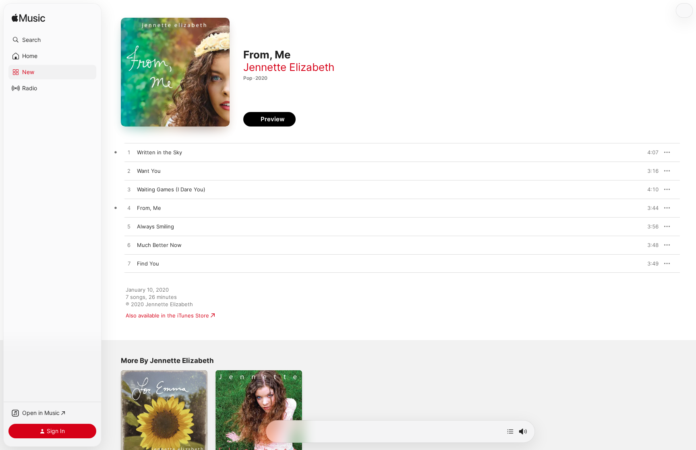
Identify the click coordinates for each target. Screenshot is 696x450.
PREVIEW (650, 152)
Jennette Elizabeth (288, 67)
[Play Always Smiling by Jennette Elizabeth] (129, 226)
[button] (52, 40)
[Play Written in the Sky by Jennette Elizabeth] (129, 152)
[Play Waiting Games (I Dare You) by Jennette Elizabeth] (129, 189)
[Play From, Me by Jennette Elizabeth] (129, 208)
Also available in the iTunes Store (167, 315)
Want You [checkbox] (149, 171)
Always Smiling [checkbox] (155, 226)
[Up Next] (510, 431)
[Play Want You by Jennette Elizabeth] (129, 171)
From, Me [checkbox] (149, 208)
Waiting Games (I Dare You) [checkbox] (171, 189)
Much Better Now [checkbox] (159, 245)
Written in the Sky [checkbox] (159, 152)
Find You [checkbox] (148, 263)
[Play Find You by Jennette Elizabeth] (129, 264)
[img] (28, 18)
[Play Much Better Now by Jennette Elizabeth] (129, 245)
